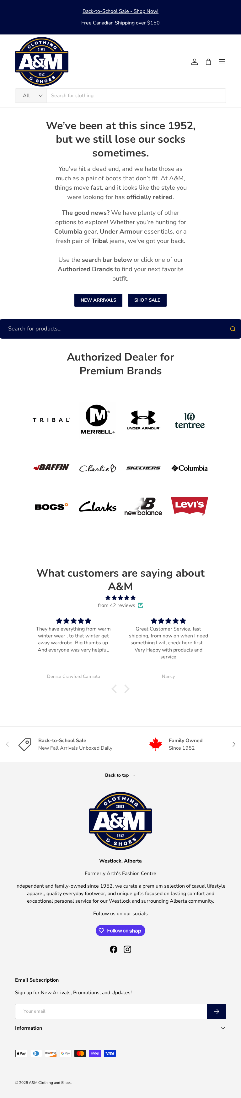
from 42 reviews (116, 605)
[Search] (232, 329)
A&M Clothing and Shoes (50, 1082)
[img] (121, 598)
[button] (208, 62)
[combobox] (120, 96)
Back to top (117, 775)
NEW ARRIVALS (98, 300)
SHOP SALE (147, 300)
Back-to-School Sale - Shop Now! (120, 11)
